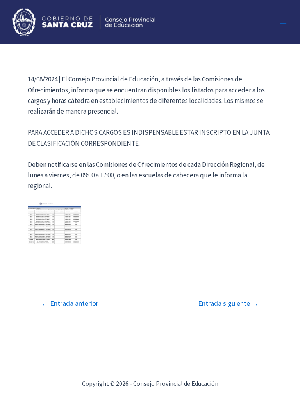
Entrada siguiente (228, 303)
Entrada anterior (69, 303)
